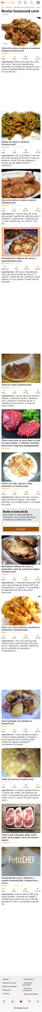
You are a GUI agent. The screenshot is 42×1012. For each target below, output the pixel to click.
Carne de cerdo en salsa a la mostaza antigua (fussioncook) (21, 49)
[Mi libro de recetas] (20, 2)
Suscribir (21, 529)
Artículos (6, 994)
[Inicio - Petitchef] (3, 7)
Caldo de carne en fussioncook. (18, 779)
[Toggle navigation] (38, 2)
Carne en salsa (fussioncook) (16, 384)
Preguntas (6, 990)
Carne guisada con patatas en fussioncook (17, 722)
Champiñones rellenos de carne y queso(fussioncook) (19, 259)
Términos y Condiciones (27, 989)
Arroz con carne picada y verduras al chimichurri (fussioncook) (20, 628)
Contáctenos (29, 979)
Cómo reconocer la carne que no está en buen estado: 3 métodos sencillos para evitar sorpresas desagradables (21, 443)
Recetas (6, 979)
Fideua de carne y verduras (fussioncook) (15, 143)
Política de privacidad (27, 984)
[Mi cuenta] (25, 2)
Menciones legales (31, 994)
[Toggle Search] (31, 2)
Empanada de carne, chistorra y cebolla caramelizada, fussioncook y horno (20, 880)
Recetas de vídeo (9, 983)
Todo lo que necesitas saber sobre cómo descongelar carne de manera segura (20, 837)
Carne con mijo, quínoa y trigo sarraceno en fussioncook (17, 484)
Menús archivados (10, 986)
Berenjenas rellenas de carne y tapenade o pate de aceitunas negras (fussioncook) (21, 569)
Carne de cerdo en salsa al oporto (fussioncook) (19, 201)
